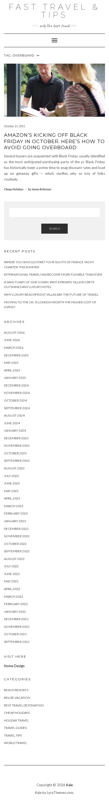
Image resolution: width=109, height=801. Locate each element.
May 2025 (11, 363)
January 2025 (15, 378)
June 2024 (12, 423)
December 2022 (16, 529)
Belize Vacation (17, 698)
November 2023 (17, 445)
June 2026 (12, 340)
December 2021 (16, 619)
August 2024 (14, 415)
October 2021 (15, 634)
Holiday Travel (16, 720)
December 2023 (16, 438)
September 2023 (17, 461)
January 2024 (15, 430)
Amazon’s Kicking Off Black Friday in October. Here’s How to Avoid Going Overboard (54, 141)
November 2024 (17, 393)
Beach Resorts (16, 690)
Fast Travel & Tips (54, 11)
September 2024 (17, 408)
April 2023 (12, 498)
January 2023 (15, 521)
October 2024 (15, 400)
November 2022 (17, 536)
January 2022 (15, 612)
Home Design (14, 666)
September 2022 (17, 551)
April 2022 (12, 589)
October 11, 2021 (14, 126)
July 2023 (11, 476)
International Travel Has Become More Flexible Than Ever (53, 274)
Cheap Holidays (13, 189)
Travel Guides (15, 728)
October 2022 (15, 544)
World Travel (15, 743)
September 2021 (17, 642)
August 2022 (14, 559)
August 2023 (14, 468)
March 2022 (13, 597)
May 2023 (11, 491)
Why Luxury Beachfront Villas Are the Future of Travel (51, 294)
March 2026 (13, 348)
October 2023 (15, 453)
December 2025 (16, 355)
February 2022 (16, 604)
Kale (69, 785)
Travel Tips (13, 735)
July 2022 (11, 566)
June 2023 (12, 483)
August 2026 (14, 332)
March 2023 (13, 506)
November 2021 (17, 627)
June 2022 (12, 574)
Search (54, 228)
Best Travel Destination (24, 705)
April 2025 (12, 370)
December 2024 (16, 385)
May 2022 (11, 581)
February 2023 (16, 513)
